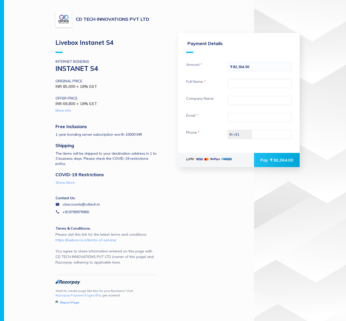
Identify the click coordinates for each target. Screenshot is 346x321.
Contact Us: (65, 198)
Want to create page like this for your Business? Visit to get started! (94, 296)
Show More (65, 182)
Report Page (69, 302)
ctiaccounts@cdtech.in (81, 204)
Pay (276, 160)
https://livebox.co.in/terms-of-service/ (85, 240)
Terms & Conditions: (73, 228)
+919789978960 (76, 212)
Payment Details (205, 43)
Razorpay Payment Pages (74, 295)
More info (63, 110)
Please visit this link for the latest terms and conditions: (104, 248)
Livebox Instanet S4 (84, 42)
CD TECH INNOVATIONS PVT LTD (112, 19)
